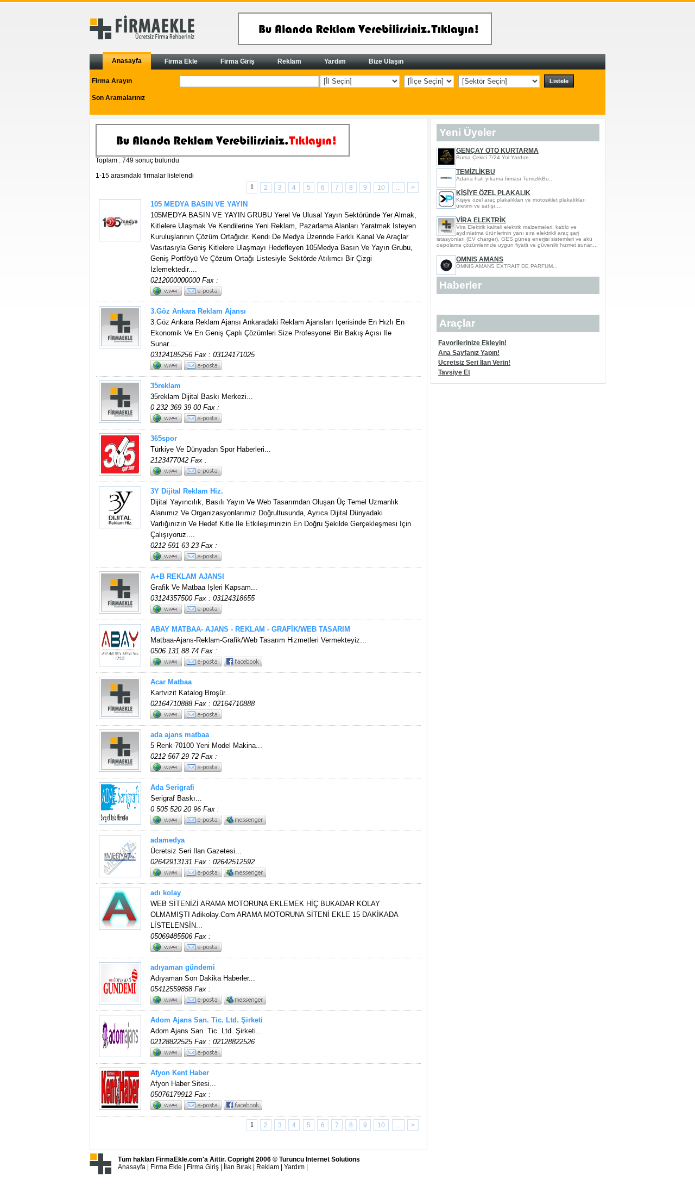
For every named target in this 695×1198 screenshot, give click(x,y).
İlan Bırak (237, 1167)
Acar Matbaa (171, 682)
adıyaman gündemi (182, 967)
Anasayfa (132, 1167)
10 (381, 187)
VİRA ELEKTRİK (481, 220)
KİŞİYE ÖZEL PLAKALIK (493, 193)
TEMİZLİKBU (475, 172)
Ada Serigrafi (172, 787)
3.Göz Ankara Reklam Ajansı (198, 311)
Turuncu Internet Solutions (319, 1159)
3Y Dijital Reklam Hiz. (186, 491)
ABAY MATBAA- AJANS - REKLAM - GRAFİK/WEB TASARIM (250, 629)
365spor (163, 438)
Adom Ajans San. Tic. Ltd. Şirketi (206, 1020)
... (398, 187)
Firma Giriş (203, 1167)
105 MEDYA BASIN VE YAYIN (199, 204)
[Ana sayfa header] (365, 43)
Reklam (267, 1167)
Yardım (294, 1167)
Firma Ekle (166, 1167)
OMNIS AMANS (479, 259)
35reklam (165, 386)
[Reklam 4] (223, 154)
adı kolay (165, 893)
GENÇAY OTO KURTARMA (497, 150)
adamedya (167, 840)
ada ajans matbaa (179, 735)
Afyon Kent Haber (179, 1073)
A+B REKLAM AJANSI (187, 576)
